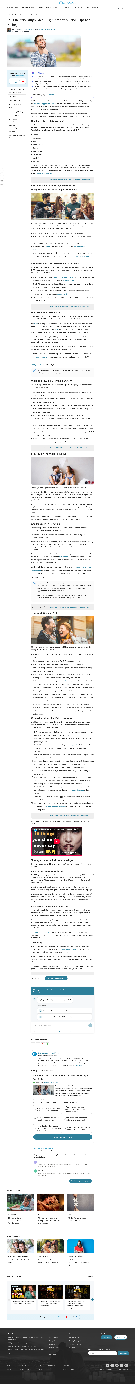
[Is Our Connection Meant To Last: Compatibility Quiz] (50, 1252)
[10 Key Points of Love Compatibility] (80, 1203)
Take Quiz (12, 136)
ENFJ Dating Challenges (17, 112)
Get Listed (106, 1337)
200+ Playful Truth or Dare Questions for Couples (23, 1346)
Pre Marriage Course (75, 1344)
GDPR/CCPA (51, 1369)
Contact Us (51, 1365)
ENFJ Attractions (14, 100)
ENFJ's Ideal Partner (15, 104)
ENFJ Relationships (15, 92)
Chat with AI (50, 94)
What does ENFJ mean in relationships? (55, 1011)
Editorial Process (24, 1369)
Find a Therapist (68, 1031)
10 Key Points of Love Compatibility (77, 1219)
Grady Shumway (37, 365)
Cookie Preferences (68, 1369)
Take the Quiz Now (62, 1137)
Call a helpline (58, 1031)
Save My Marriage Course (76, 1341)
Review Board (23, 1365)
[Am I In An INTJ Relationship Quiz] (20, 1252)
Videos (51, 1351)
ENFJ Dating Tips (14, 116)
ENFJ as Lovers (14, 108)
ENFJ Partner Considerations (14, 121)
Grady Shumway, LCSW (27, 29)
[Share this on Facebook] (2, 171)
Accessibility (66, 1365)
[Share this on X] (2, 176)
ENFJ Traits (12, 96)
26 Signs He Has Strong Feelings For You (20, 1343)
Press (40, 1365)
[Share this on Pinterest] (2, 187)
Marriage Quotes (54, 1347)
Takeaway (12, 132)
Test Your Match (43, 1256)
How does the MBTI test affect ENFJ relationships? (58, 1017)
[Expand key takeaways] (92, 73)
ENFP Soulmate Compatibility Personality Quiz (78, 1262)
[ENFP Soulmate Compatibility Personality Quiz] (80, 1252)
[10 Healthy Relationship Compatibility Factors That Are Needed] (50, 1203)
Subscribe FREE (16, 81)
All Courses (72, 1347)
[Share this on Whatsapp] (2, 181)
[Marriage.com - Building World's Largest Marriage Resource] (67, 4)
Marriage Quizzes (54, 1344)
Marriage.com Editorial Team (47, 29)
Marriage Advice (53, 1341)
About (8, 1365)
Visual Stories (53, 1354)
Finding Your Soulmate (75, 1256)
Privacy (9, 1369)
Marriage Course (74, 1337)
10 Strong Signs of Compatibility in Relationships (15, 1220)
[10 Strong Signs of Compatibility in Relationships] (20, 1203)
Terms (90, 1031)
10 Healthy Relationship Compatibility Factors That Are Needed (49, 1220)
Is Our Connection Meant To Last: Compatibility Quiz (50, 1261)
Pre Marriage (12, 1214)
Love (39, 1214)
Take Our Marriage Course (56, 978)
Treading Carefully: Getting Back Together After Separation (26, 1349)
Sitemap (101, 1369)
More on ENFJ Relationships (13, 127)
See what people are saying (79, 1181)
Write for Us (121, 1337)
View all (90, 1277)
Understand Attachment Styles (18, 1256)
